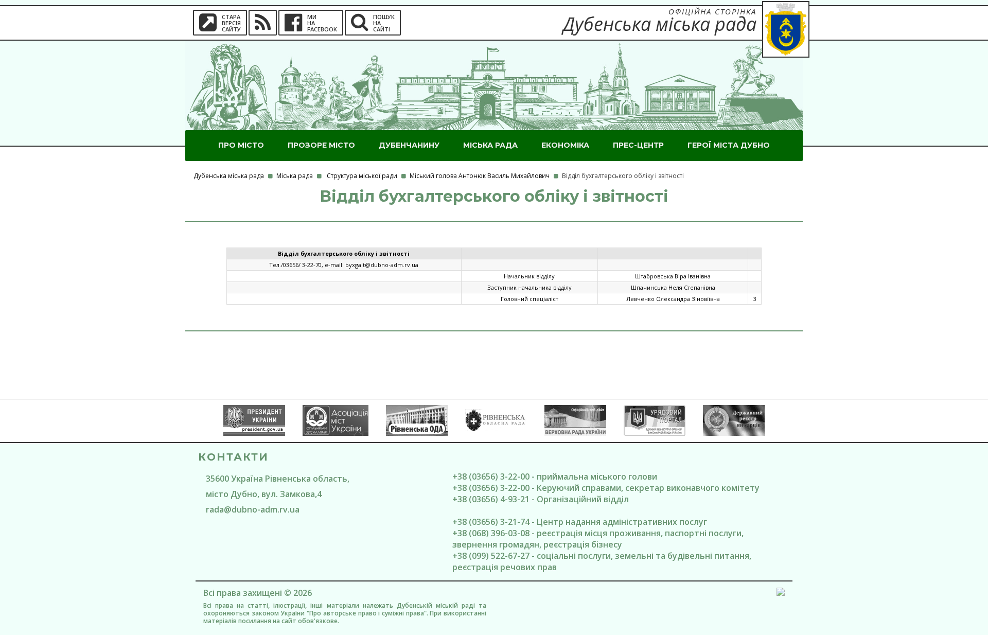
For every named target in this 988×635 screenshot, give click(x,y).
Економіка (565, 145)
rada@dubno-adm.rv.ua (252, 509)
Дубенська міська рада (228, 175)
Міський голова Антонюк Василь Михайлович (480, 175)
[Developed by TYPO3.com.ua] (781, 593)
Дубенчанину (409, 145)
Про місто (241, 145)
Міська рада (490, 145)
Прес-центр (638, 145)
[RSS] (263, 23)
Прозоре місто (321, 145)
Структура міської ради (362, 175)
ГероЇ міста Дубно (728, 145)
